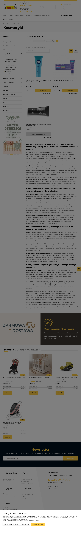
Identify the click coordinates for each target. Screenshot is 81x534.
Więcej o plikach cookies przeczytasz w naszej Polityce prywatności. (21, 520)
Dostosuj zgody (25, 524)
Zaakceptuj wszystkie (37, 524)
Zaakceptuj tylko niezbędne (11, 524)
